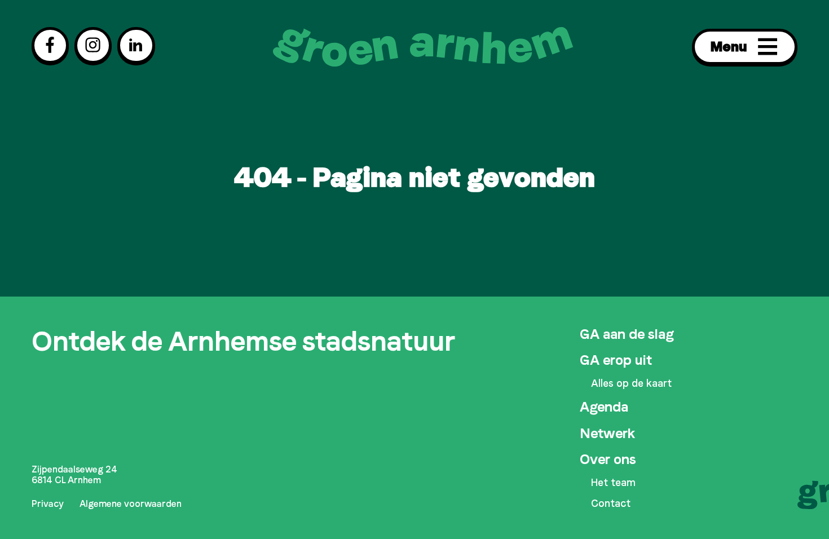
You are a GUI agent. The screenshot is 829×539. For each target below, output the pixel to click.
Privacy (48, 504)
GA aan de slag (626, 334)
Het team (613, 482)
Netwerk (607, 433)
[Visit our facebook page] (50, 45)
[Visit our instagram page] (93, 45)
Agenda (604, 407)
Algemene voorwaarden (131, 504)
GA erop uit (616, 360)
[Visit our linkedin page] (136, 45)
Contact (610, 503)
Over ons (608, 459)
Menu (729, 46)
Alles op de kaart (631, 383)
